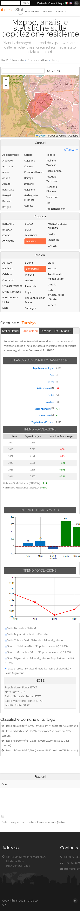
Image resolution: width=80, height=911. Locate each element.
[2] (52, 408)
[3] (52, 415)
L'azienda (42, 3)
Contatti (52, 3)
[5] (27, 730)
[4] (25, 725)
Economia (46, 11)
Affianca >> (71, 149)
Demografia (32, 11)
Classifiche (60, 11)
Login (61, 3)
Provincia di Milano (38, 60)
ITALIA (4, 60)
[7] (25, 749)
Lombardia (18, 60)
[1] (52, 388)
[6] (26, 740)
